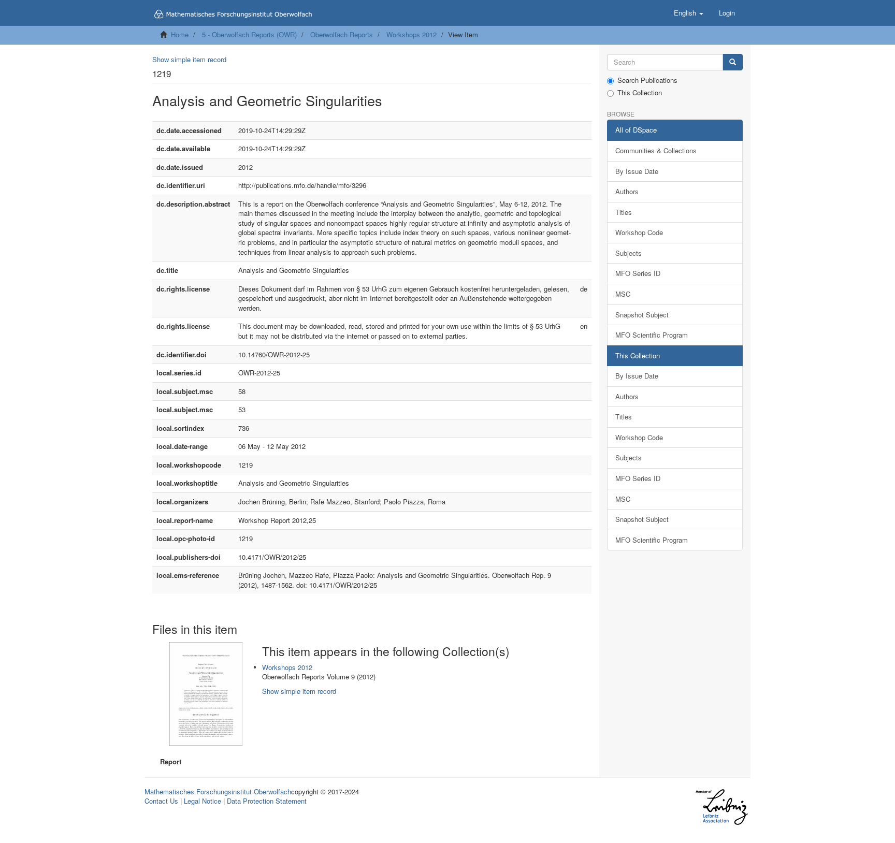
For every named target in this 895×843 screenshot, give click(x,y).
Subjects (628, 253)
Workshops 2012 (411, 34)
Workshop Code (639, 232)
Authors (627, 191)
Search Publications (647, 80)
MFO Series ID (637, 273)
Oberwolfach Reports (341, 34)
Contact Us (161, 801)
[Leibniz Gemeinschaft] (721, 807)
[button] (688, 13)
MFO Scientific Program (651, 335)
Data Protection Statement (267, 801)
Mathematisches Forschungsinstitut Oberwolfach (218, 791)
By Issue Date (636, 171)
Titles (623, 212)
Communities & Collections (656, 150)
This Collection (639, 92)
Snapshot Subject (642, 314)
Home (180, 34)
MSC (622, 294)
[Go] (733, 62)
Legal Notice (202, 801)
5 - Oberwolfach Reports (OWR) (249, 34)
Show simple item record (189, 59)
